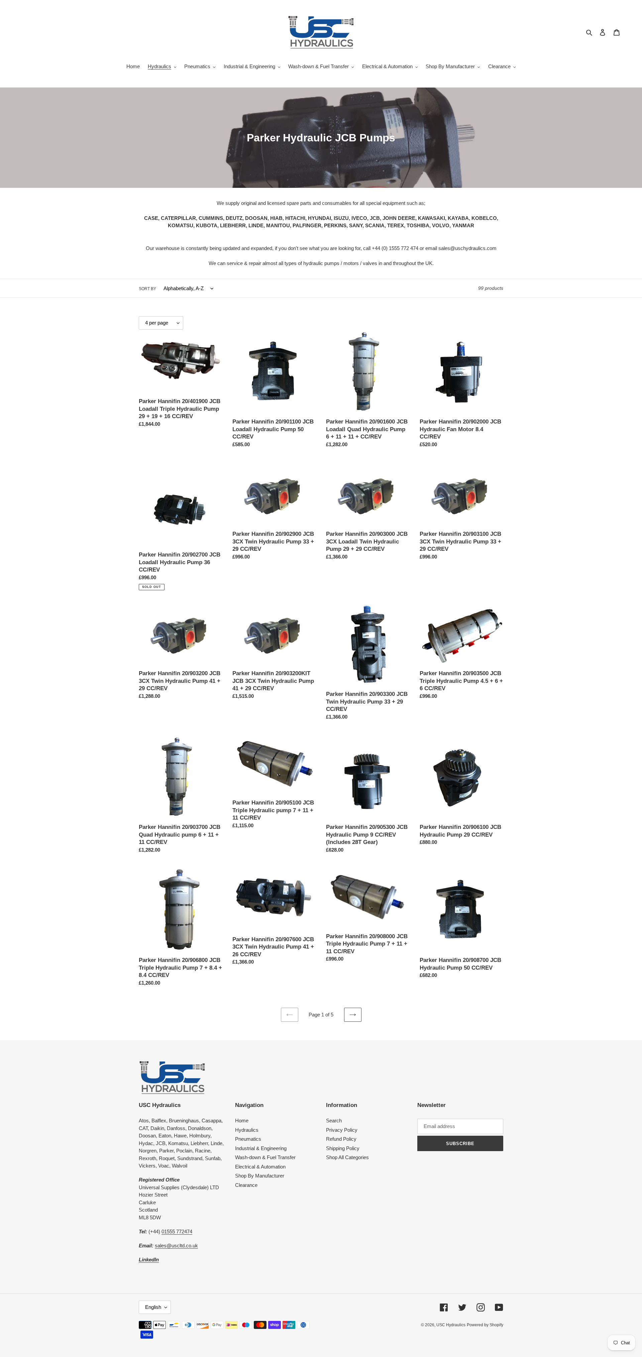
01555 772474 (177, 1231)
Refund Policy (341, 1139)
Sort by (147, 288)
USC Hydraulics (450, 1325)
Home (241, 1120)
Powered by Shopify (485, 1325)
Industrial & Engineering (261, 1148)
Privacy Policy (341, 1130)
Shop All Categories (347, 1157)
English (153, 1307)
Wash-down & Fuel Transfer (265, 1157)
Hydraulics (246, 1130)
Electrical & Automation (260, 1166)
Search (334, 1120)
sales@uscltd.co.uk (176, 1245)
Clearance (246, 1185)
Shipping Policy (342, 1148)
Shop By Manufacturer (259, 1176)
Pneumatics (248, 1139)
